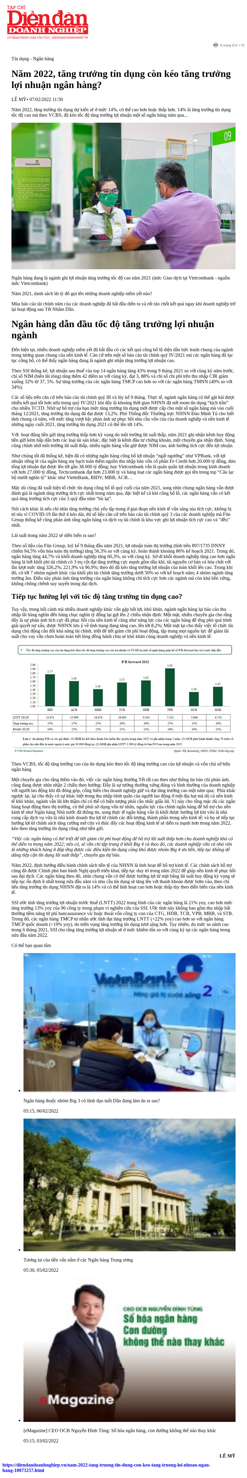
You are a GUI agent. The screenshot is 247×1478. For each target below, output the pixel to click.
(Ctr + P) (232, 45)
